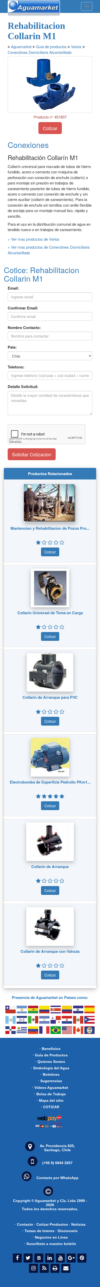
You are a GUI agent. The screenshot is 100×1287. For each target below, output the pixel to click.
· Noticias (77, 1224)
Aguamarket (21, 46)
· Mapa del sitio (50, 1100)
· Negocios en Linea (50, 1237)
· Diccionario (66, 1231)
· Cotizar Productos (51, 1224)
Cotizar (50, 128)
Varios (76, 46)
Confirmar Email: (23, 308)
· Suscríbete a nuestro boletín (50, 1244)
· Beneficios (50, 1049)
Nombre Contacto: (24, 327)
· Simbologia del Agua (50, 1068)
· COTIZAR (50, 1107)
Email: (13, 288)
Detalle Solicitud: (23, 386)
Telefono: (16, 367)
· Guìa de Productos (50, 1055)
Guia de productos (51, 46)
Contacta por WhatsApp (57, 1178)
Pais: (12, 347)
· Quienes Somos (50, 1061)
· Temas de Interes (38, 1231)
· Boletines (50, 1074)
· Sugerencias (50, 1081)
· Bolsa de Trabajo (50, 1094)
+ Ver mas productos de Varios (33, 239)
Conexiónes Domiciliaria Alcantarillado (40, 52)
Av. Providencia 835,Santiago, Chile (57, 1148)
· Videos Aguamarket (50, 1088)
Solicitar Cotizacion (31, 454)
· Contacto (24, 1224)
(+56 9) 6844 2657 (57, 1163)
